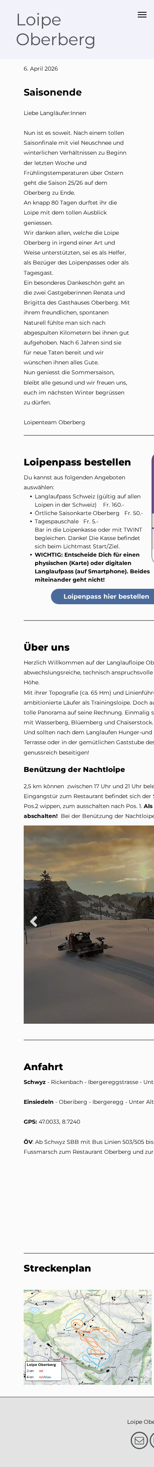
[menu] (142, 15)
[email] (139, 1441)
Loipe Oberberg (56, 29)
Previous (33, 921)
